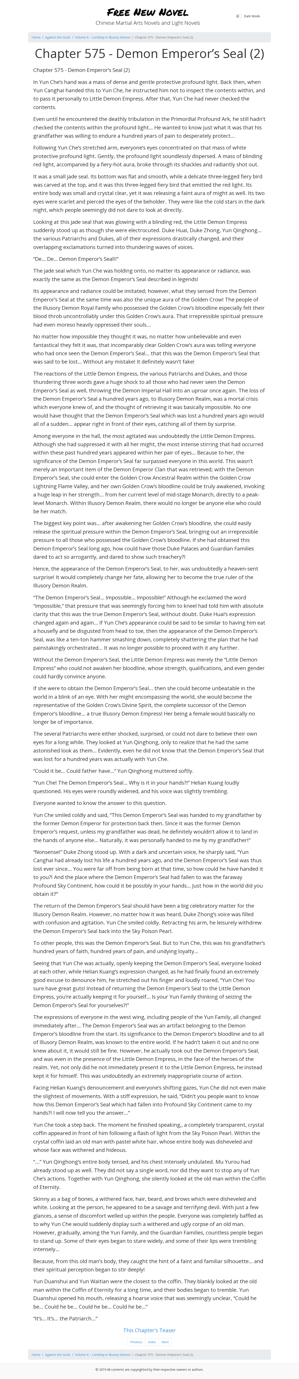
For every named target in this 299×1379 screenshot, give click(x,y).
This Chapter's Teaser (149, 1330)
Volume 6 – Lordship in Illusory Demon (102, 37)
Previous (136, 1342)
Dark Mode (252, 16)
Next (165, 1342)
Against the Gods (57, 37)
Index (152, 1342)
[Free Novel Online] (147, 15)
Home (36, 37)
